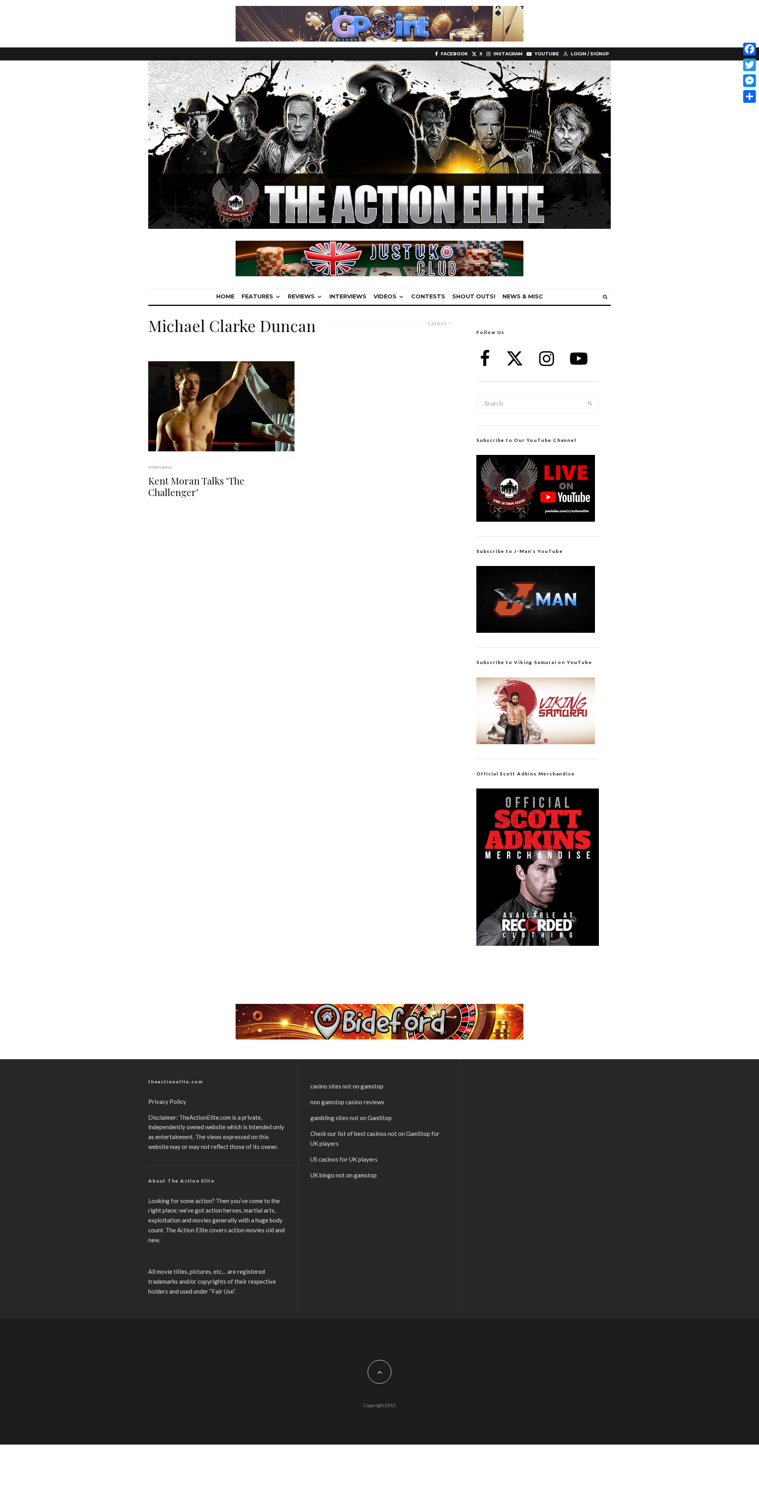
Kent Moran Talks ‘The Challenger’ (196, 486)
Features (257, 296)
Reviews (301, 296)
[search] (590, 403)
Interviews (347, 296)
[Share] (749, 96)
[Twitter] (749, 65)
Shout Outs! (473, 296)
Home (225, 296)
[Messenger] (749, 81)
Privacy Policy (167, 1101)
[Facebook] (749, 49)
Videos (385, 296)
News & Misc (522, 296)
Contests (428, 296)
